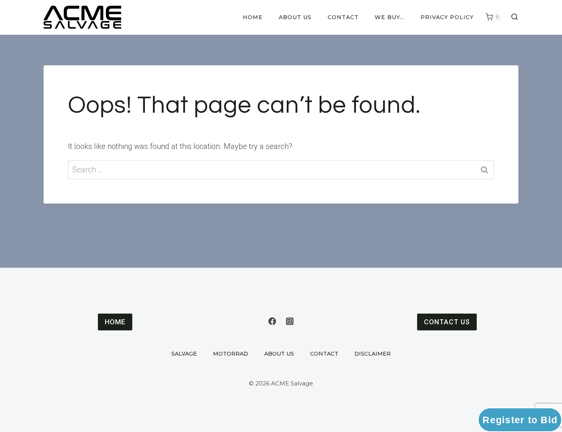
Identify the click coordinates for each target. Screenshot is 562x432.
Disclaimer (372, 353)
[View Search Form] (511, 17)
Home (253, 17)
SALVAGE (184, 353)
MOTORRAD (230, 353)
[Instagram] (289, 321)
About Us (295, 17)
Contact (343, 17)
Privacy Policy (447, 17)
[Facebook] (272, 321)
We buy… (389, 17)
